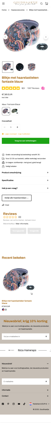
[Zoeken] (41, 3)
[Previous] (5, 37)
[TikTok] (24, 404)
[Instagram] (13, 404)
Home (4, 10)
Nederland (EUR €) (40, 404)
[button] (46, 3)
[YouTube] (19, 404)
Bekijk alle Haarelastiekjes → (17, 198)
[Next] (45, 37)
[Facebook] (2, 404)
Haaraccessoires (18, 10)
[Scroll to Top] (46, 409)
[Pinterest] (8, 404)
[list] (25, 37)
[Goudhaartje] (25, 3)
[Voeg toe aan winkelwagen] (32, 293)
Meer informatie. (22, 224)
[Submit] (46, 336)
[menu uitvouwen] (3, 3)
